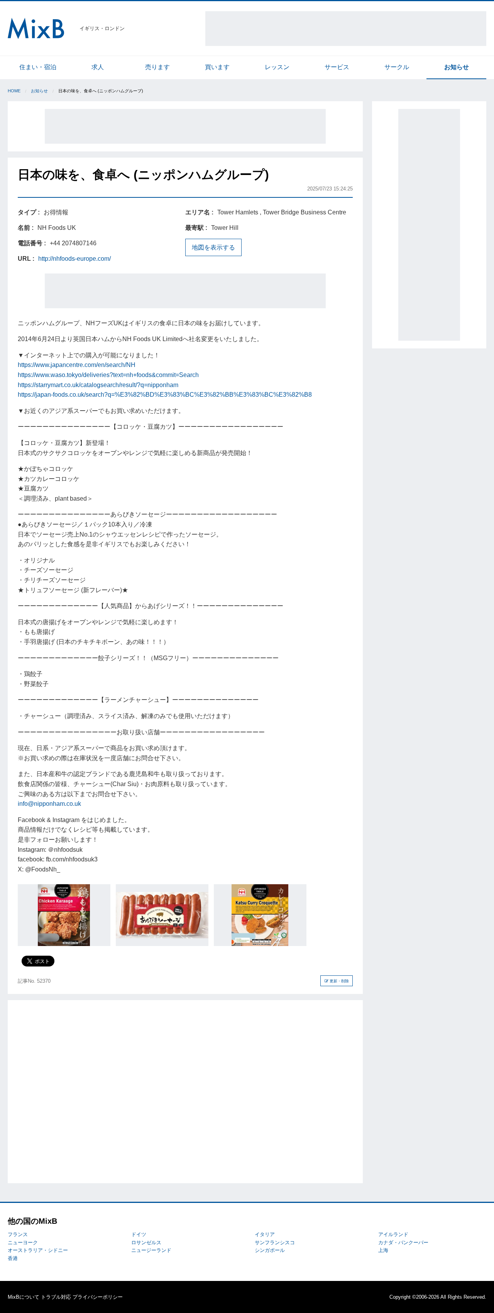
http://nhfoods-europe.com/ (74, 258)
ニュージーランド (151, 1250)
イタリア (265, 1234)
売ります (157, 67)
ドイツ (138, 1234)
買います (217, 67)
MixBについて (23, 1297)
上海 (383, 1250)
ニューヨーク (23, 1242)
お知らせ (456, 67)
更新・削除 (338, 981)
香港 (13, 1258)
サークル (396, 67)
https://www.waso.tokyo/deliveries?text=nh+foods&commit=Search (108, 375)
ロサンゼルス (146, 1242)
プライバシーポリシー (98, 1297)
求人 (97, 67)
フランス (18, 1234)
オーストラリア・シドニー (38, 1250)
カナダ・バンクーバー (403, 1242)
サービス (337, 67)
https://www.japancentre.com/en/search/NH (76, 365)
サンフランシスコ (275, 1242)
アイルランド (393, 1234)
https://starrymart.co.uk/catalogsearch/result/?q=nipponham (98, 385)
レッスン (277, 67)
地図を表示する (213, 247)
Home (14, 90)
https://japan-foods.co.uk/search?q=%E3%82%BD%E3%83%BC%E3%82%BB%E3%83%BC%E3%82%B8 (165, 394)
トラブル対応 (56, 1297)
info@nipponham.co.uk (49, 803)
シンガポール (270, 1250)
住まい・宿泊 (37, 67)
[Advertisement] (345, 28)
